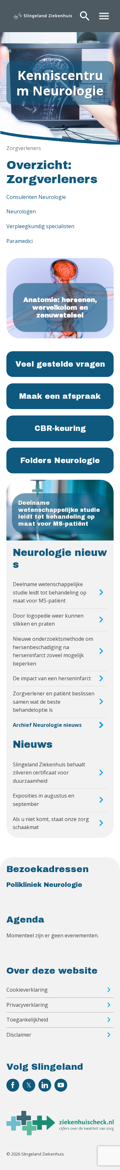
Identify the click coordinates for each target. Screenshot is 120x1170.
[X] (28, 1085)
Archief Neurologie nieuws (47, 724)
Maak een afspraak (60, 396)
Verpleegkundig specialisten (40, 226)
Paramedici (19, 241)
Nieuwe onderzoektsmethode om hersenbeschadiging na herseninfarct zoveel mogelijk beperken (53, 651)
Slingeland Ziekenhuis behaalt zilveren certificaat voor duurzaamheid (49, 772)
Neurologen (21, 211)
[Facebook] (12, 1085)
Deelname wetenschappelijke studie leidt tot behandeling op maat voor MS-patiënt (49, 592)
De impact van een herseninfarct (52, 678)
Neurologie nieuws (60, 558)
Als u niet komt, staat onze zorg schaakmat (51, 823)
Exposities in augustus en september (43, 800)
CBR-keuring (60, 428)
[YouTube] (60, 1085)
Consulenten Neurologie (36, 197)
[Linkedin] (44, 1085)
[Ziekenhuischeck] (60, 1133)
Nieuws (32, 744)
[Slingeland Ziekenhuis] (42, 16)
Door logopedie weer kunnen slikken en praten (48, 620)
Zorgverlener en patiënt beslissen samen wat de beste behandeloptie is (53, 701)
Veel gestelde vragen (60, 364)
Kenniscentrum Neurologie (60, 82)
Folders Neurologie (60, 460)
